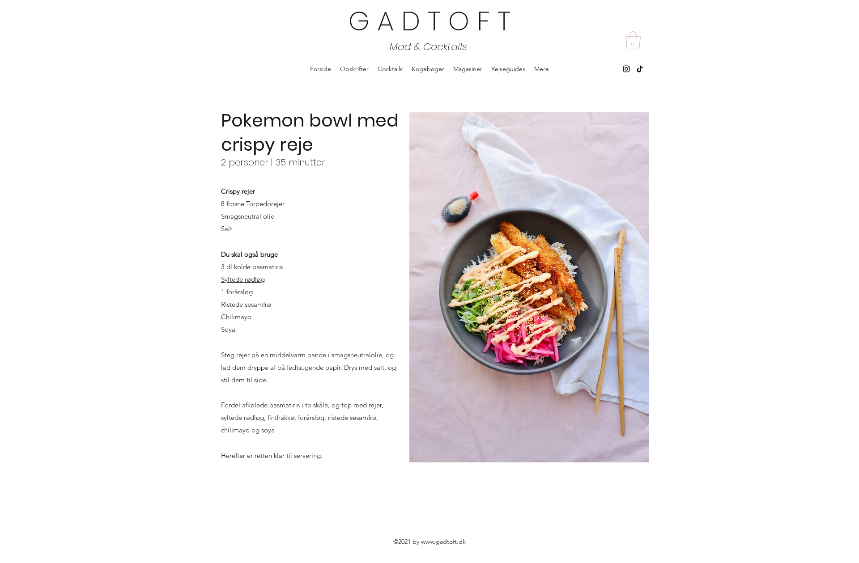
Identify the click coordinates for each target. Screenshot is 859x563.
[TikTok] (639, 68)
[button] (633, 40)
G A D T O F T (429, 21)
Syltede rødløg (243, 279)
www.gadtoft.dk (443, 542)
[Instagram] (626, 68)
